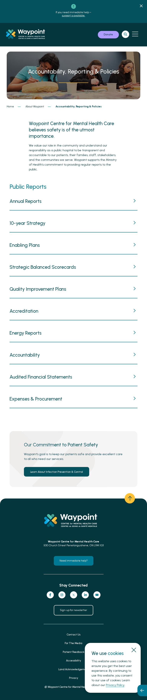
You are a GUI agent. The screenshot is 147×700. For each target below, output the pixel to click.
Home (10, 106)
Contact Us (73, 634)
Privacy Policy (115, 685)
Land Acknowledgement (73, 669)
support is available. (73, 15)
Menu (135, 34)
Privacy (73, 678)
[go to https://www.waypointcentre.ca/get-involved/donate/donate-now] (108, 34)
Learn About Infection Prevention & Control (56, 471)
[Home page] (27, 35)
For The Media (73, 643)
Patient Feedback (73, 652)
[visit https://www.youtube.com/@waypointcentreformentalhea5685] (96, 594)
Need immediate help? (74, 560)
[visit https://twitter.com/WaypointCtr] (73, 594)
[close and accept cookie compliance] (133, 650)
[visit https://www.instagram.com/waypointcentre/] (61, 594)
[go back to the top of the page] (130, 498)
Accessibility (73, 660)
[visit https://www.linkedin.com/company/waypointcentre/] (85, 594)
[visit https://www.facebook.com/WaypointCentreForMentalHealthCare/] (50, 594)
